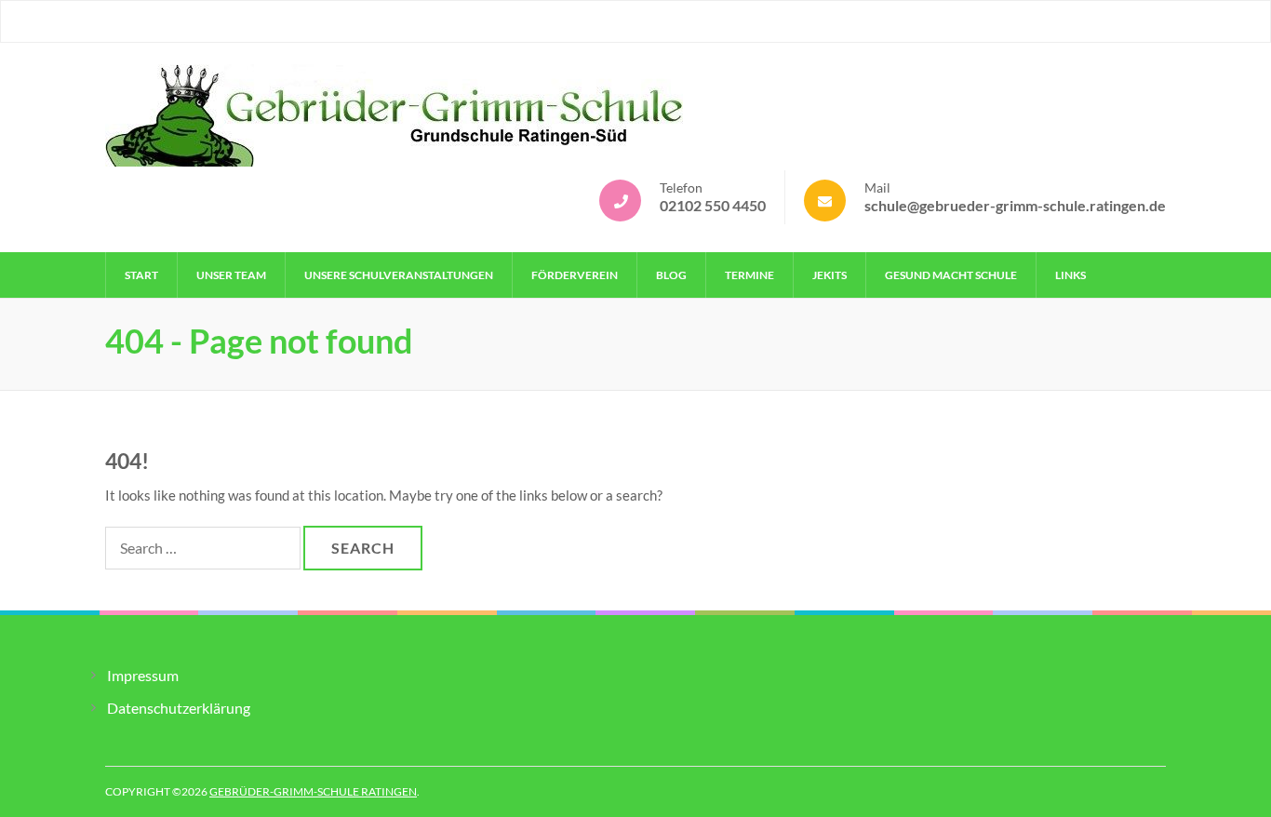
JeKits (829, 275)
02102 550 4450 (713, 205)
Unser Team (231, 275)
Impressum (143, 675)
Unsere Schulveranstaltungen (398, 275)
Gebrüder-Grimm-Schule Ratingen (313, 791)
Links (1070, 275)
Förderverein (574, 275)
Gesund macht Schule (951, 275)
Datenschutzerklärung (178, 708)
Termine (749, 275)
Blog (671, 275)
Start (141, 275)
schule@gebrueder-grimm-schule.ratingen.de (1015, 205)
